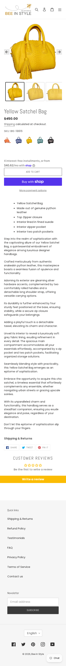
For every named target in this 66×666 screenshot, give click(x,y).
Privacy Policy (16, 557)
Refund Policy (16, 528)
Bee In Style (37, 654)
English (32, 633)
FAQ (10, 548)
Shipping (9, 124)
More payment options (33, 190)
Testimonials (16, 538)
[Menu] (60, 9)
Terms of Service (18, 567)
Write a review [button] (33, 479)
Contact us (15, 576)
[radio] (7, 140)
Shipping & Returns (20, 519)
